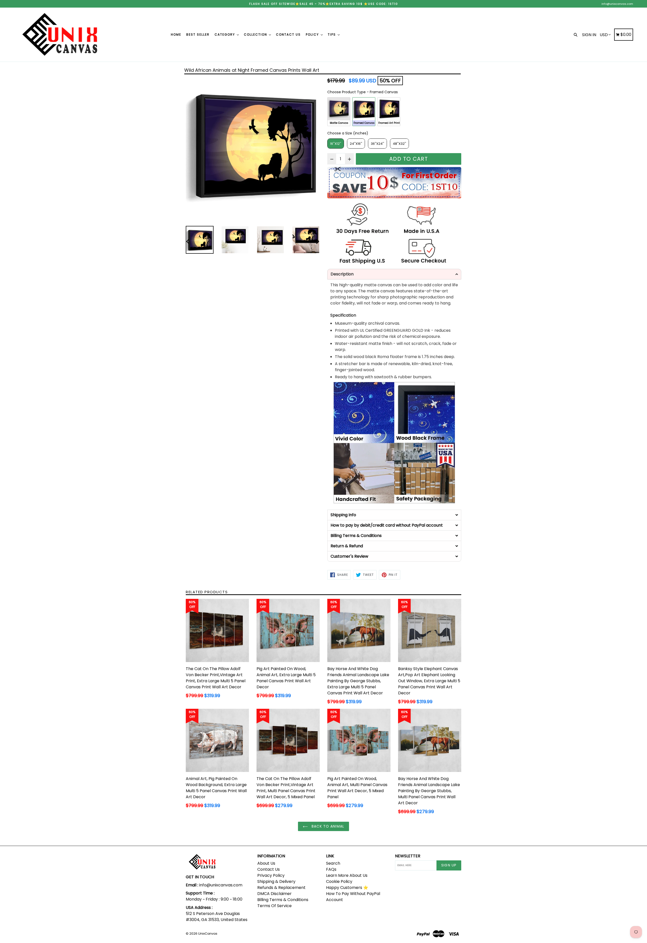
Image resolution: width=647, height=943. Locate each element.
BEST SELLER (198, 34)
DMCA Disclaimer (274, 894)
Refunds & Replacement (281, 887)
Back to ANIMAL (327, 826)
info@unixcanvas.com (617, 4)
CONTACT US (288, 34)
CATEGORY (225, 34)
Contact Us (268, 869)
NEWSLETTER (407, 856)
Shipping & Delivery (276, 881)
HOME (176, 34)
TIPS (332, 34)
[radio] (338, 111)
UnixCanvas (207, 933)
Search (333, 863)
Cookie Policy (339, 881)
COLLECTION (256, 34)
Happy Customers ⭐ (347, 887)
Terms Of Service (274, 906)
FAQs (331, 869)
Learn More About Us (346, 875)
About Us (266, 863)
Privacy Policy (271, 875)
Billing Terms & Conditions (282, 900)
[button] (394, 274)
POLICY (313, 34)
